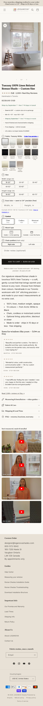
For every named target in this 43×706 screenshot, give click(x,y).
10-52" (8, 194)
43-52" (8, 186)
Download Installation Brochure (16, 592)
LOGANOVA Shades (20, 695)
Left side (32, 244)
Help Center (9, 572)
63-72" (34, 194)
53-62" (21, 186)
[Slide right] (26, 79)
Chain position (13, 240)
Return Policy (9, 622)
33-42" (34, 182)
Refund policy (19, 698)
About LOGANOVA (12, 636)
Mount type (8, 228)
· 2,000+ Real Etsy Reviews (19, 93)
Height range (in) (8, 191)
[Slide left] (16, 79)
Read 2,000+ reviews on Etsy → (13, 393)
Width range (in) (8, 179)
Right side (11, 244)
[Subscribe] (34, 655)
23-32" (21, 182)
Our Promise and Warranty (14, 606)
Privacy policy (31, 698)
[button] (4, 9)
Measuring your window (13, 577)
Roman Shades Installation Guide (17, 582)
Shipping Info (10, 617)
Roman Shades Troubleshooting (16, 587)
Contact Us (9, 641)
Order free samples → (31, 136)
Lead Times (9, 612)
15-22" (8, 182)
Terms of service (22, 701)
